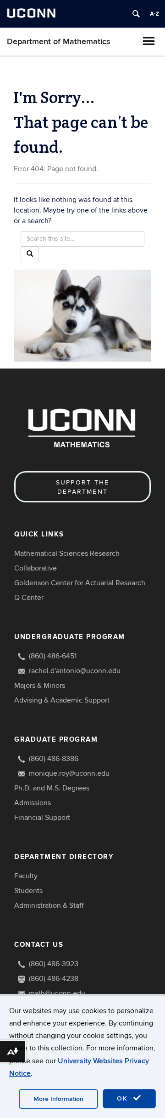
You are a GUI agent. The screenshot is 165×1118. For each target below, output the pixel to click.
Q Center (29, 597)
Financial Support (42, 817)
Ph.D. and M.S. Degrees (51, 788)
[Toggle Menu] (148, 41)
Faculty (26, 876)
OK (124, 1098)
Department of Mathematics (58, 41)
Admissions (32, 802)
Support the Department (83, 487)
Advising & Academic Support (62, 700)
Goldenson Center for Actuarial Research (79, 583)
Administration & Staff (49, 905)
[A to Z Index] (154, 13)
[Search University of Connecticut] (136, 13)
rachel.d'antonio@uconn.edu (75, 670)
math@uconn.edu (57, 993)
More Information (58, 1099)
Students (28, 890)
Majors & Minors (39, 685)
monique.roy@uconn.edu (69, 773)
